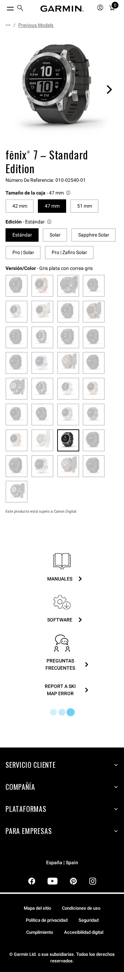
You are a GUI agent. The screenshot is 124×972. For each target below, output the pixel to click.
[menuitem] (20, 9)
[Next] (109, 89)
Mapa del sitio (37, 908)
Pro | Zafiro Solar (69, 252)
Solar (55, 235)
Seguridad (89, 920)
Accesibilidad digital (83, 932)
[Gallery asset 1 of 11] (62, 89)
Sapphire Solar (93, 235)
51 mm (84, 206)
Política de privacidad (47, 920)
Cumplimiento (39, 932)
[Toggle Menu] (4, 7)
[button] (38, 193)
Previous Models (35, 25)
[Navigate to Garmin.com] (62, 8)
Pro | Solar (23, 252)
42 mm (19, 206)
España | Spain (62, 863)
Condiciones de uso (81, 908)
